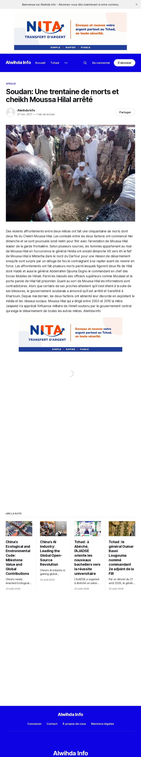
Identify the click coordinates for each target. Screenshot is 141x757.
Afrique (11, 83)
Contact (52, 723)
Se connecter (101, 63)
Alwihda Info (18, 62)
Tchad (54, 63)
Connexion (34, 723)
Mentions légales (102, 723)
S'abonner (124, 63)
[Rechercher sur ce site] (85, 63)
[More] (66, 63)
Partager (125, 112)
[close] (137, 4)
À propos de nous (74, 723)
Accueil (40, 63)
